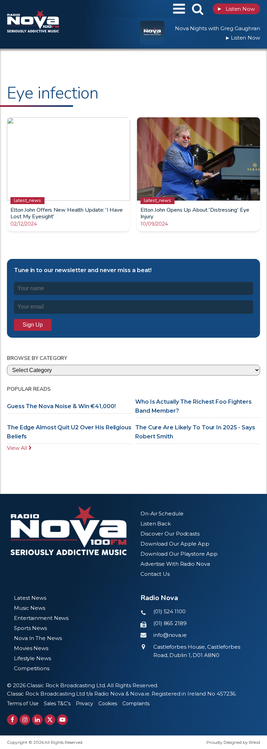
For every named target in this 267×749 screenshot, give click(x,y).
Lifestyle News (32, 658)
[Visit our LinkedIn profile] (37, 719)
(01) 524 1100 (169, 611)
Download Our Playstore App (178, 553)
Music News (29, 608)
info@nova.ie (170, 635)
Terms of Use (23, 703)
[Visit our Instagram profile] (24, 719)
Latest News (30, 598)
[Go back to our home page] (68, 531)
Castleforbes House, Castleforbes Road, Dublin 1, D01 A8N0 (196, 650)
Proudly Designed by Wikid (233, 742)
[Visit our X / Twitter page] (49, 719)
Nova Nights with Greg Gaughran (217, 28)
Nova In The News (38, 638)
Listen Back (155, 523)
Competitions (31, 668)
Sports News (30, 628)
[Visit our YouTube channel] (62, 719)
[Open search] (197, 8)
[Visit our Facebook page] (12, 719)
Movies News (31, 648)
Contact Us (155, 574)
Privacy (84, 703)
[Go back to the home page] (50, 9)
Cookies (107, 703)
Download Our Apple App (174, 543)
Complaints (135, 703)
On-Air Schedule (162, 513)
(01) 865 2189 (170, 623)
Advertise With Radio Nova (175, 564)
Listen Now (236, 9)
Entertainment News (41, 618)
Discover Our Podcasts (170, 533)
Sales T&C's (57, 703)
